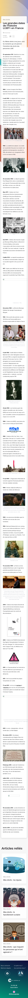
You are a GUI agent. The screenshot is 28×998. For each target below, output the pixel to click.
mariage (18, 685)
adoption (6, 687)
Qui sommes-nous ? (20, 968)
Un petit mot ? (18, 966)
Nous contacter (5, 966)
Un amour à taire (18, 140)
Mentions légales (6, 968)
